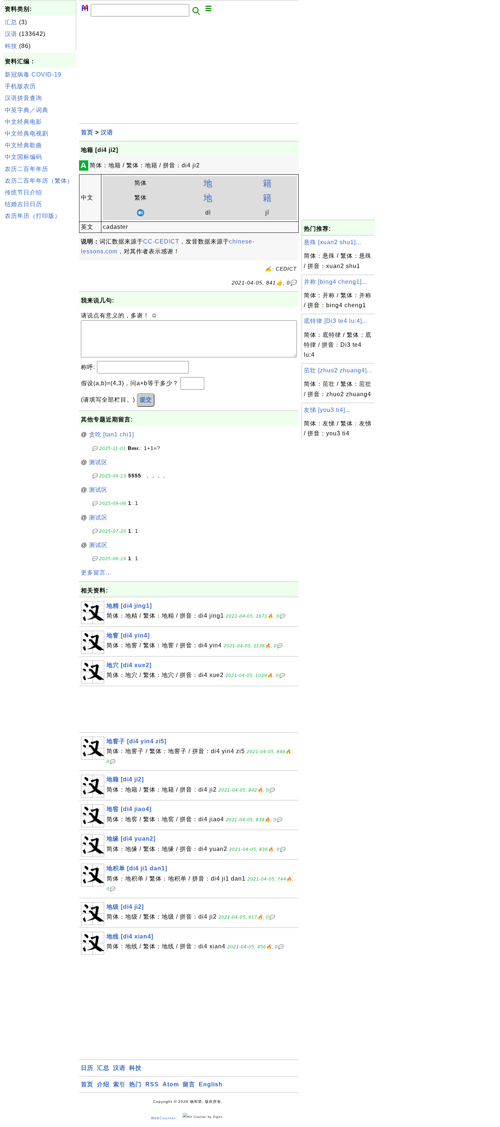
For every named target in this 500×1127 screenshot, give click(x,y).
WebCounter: (164, 1118)
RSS (152, 1084)
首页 (87, 132)
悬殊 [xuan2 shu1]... (332, 242)
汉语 (11, 34)
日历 (87, 1068)
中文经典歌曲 (23, 145)
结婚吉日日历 (23, 204)
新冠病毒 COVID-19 (33, 74)
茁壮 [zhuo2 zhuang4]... (338, 370)
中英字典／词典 (26, 110)
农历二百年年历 (26, 169)
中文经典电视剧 (26, 133)
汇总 (11, 22)
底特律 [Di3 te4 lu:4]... (335, 321)
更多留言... (96, 572)
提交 (146, 400)
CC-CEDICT (161, 241)
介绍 (103, 1084)
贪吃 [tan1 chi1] (111, 434)
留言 (189, 1084)
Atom (171, 1084)
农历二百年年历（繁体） (39, 181)
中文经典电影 (23, 122)
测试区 (98, 462)
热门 (135, 1084)
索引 (119, 1084)
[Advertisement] (39, 333)
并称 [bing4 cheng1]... (335, 282)
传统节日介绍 (23, 192)
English (211, 1084)
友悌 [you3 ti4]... (327, 410)
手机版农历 (20, 86)
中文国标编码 (23, 157)
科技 (11, 46)
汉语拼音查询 (23, 98)
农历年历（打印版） (33, 216)
